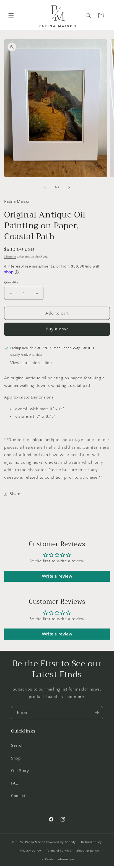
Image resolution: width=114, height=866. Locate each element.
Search (17, 745)
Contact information (59, 859)
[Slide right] (69, 187)
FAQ (15, 783)
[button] (11, 15)
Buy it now (57, 329)
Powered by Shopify (61, 842)
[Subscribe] (96, 712)
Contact (18, 796)
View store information (31, 363)
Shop (15, 758)
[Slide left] (45, 187)
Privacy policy (30, 850)
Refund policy (91, 842)
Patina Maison (35, 842)
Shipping (10, 256)
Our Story (20, 771)
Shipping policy (87, 850)
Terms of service (58, 850)
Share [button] (15, 494)
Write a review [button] (57, 576)
